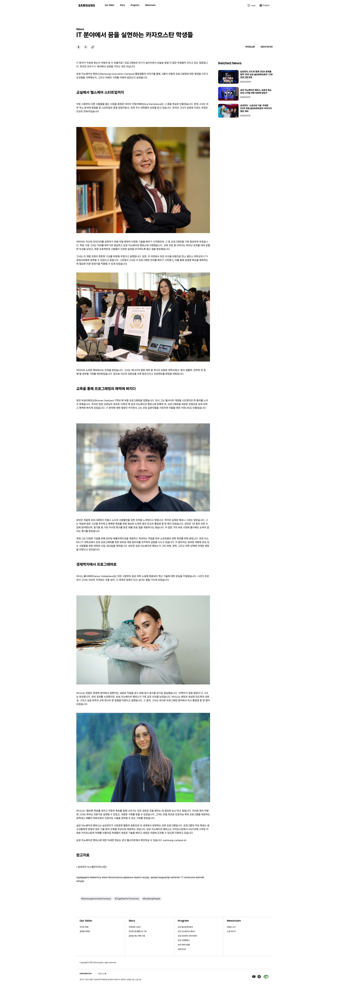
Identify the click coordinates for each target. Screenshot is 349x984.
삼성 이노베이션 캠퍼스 (186, 931)
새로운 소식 (231, 927)
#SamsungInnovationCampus (96, 898)
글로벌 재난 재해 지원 (137, 936)
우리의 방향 (84, 927)
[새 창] (78, 47)
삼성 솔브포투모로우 (185, 927)
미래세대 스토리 (135, 927)
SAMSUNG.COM (86, 974)
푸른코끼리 (182, 949)
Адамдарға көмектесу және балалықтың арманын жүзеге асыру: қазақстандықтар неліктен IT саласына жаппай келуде (140, 879)
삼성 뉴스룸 (102, 974)
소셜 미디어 (231, 931)
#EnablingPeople (151, 898)
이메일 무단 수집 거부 (134, 980)
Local (253, 5)
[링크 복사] (93, 47)
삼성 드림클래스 (184, 940)
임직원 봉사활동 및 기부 (138, 931)
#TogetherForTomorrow (127, 898)
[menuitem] (109, 5)
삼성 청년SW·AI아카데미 (187, 936)
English (266, 5)
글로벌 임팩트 (85, 931)
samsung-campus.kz (174, 840)
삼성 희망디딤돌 (184, 945)
